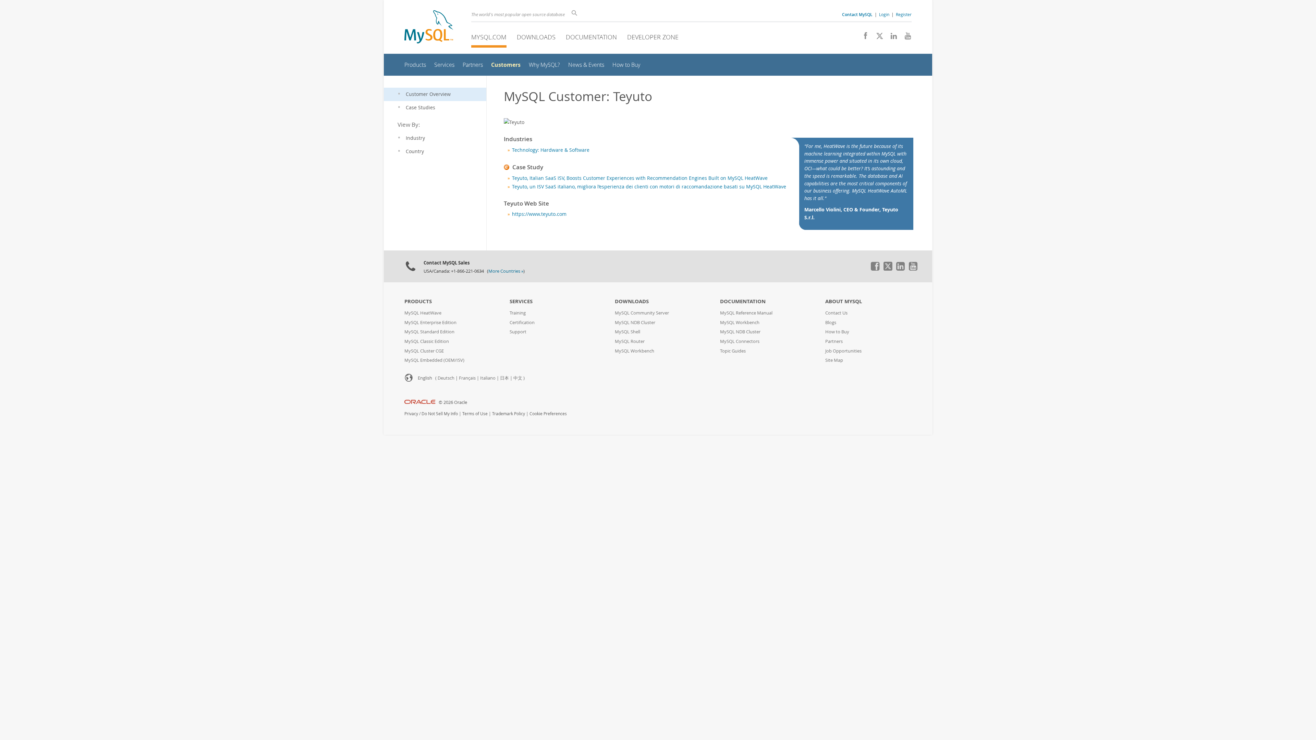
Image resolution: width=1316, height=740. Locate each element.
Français (467, 378)
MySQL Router (630, 341)
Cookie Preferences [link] (548, 413)
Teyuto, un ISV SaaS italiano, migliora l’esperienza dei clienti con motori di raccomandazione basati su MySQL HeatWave (649, 187)
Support (518, 332)
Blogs (830, 322)
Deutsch (446, 378)
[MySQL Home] (428, 28)
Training (518, 313)
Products (418, 301)
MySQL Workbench (634, 351)
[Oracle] (420, 402)
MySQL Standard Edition (429, 332)
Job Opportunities (843, 351)
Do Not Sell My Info (440, 413)
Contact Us (836, 313)
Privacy (411, 413)
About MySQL (843, 301)
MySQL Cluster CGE (424, 351)
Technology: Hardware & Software (550, 150)
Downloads (536, 37)
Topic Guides (733, 351)
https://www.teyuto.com (539, 214)
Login (884, 14)
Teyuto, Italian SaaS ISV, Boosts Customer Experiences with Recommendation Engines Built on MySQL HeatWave (640, 178)
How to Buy (837, 332)
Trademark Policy (508, 413)
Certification (522, 322)
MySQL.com (489, 37)
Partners (834, 341)
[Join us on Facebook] (863, 37)
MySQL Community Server (642, 313)
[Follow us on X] (877, 37)
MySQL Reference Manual (746, 313)
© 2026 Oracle (453, 402)
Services (521, 301)
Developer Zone (653, 37)
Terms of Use (475, 413)
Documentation (591, 37)
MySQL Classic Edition (426, 341)
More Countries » (505, 271)
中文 (517, 378)
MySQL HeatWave (422, 313)
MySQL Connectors (739, 341)
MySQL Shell (627, 332)
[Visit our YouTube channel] (905, 37)
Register (904, 14)
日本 (504, 378)
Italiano (488, 378)
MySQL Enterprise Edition (430, 322)
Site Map (834, 360)
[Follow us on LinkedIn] (891, 37)
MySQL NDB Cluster (635, 322)
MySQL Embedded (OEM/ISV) (434, 360)
